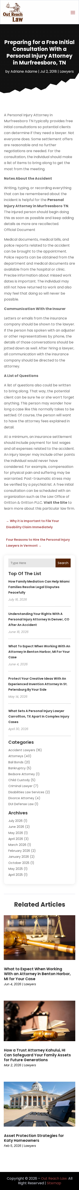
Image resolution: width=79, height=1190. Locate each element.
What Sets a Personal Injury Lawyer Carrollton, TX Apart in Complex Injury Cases (38, 716)
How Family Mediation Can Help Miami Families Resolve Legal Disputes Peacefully (39, 587)
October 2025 (18, 863)
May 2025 (15, 869)
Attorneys (15, 756)
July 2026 (15, 821)
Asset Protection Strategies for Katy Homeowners (34, 1138)
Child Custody (19, 780)
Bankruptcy (17, 768)
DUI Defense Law (21, 804)
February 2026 (19, 851)
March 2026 (17, 845)
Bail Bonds (15, 762)
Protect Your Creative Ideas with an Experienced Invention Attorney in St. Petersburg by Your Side (38, 684)
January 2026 (18, 856)
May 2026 (15, 833)
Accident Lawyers (21, 750)
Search (63, 563)
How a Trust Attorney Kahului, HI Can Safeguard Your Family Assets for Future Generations (37, 1055)
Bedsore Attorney (21, 774)
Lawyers (67, 71)
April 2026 (15, 839)
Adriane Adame (24, 71)
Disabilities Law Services (26, 792)
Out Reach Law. (54, 1178)
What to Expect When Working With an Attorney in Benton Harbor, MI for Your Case (39, 651)
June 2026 (16, 827)
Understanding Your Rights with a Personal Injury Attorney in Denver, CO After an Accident (38, 619)
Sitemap (54, 1183)
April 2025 (15, 875)
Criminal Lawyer (20, 786)
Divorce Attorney (21, 798)
